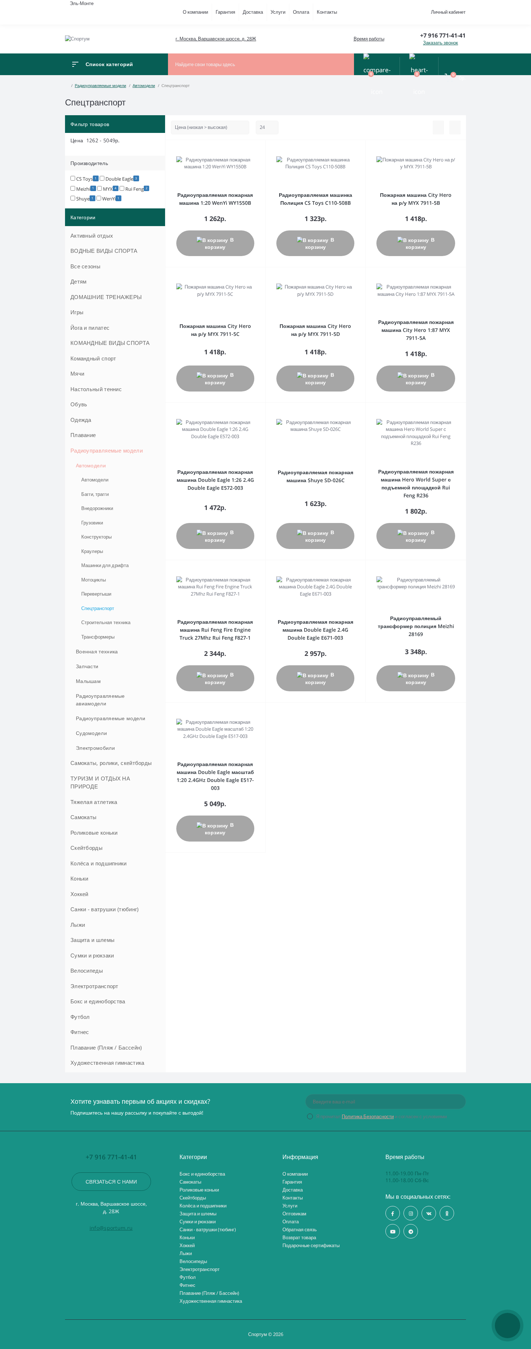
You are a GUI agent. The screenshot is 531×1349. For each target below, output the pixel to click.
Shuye (84, 198)
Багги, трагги (95, 494)
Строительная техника (105, 622)
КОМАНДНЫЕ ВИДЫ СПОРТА (110, 342)
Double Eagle (120, 179)
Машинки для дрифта (105, 565)
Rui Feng (135, 189)
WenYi (110, 198)
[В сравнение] (256, 150)
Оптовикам (294, 1213)
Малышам (88, 681)
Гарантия (225, 12)
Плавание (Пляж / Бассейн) (106, 1047)
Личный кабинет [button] (448, 12)
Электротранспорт (94, 986)
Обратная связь (299, 1229)
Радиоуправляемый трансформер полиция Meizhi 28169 (416, 626)
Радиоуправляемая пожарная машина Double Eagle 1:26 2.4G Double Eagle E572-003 (215, 479)
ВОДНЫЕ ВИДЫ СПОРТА (103, 250)
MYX (109, 189)
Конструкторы (96, 536)
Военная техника (97, 651)
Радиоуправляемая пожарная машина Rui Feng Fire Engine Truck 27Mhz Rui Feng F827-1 (215, 629)
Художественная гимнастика (107, 1062)
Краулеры (92, 551)
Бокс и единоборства (97, 1001)
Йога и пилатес (89, 327)
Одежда (80, 419)
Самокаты (83, 817)
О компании (195, 12)
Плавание (83, 434)
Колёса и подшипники (98, 863)
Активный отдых (91, 235)
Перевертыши (96, 594)
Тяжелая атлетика (93, 801)
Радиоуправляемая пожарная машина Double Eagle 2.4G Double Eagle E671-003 (315, 629)
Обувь (78, 404)
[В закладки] (264, 150)
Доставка (253, 12)
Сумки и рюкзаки (92, 955)
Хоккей (79, 894)
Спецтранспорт (98, 608)
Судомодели (91, 733)
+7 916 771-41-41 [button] (111, 1157)
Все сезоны (85, 266)
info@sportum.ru (111, 1227)
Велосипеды (86, 970)
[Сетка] (455, 127)
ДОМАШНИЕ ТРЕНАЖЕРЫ (106, 297)
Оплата (301, 12)
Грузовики (92, 522)
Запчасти (87, 666)
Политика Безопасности (368, 1116)
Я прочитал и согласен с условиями (381, 1116)
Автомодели (91, 465)
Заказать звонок (440, 42)
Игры (76, 312)
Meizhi (84, 189)
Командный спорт (93, 358)
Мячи (77, 373)
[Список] (438, 127)
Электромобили (95, 747)
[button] (215, 39)
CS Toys (85, 179)
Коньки (79, 878)
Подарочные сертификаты (311, 1245)
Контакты (327, 12)
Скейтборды (86, 847)
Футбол (80, 1016)
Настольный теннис (96, 389)
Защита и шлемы (92, 939)
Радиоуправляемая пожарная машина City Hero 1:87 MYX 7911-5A (416, 330)
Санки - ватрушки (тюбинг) (104, 909)
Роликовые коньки (94, 832)
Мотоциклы (93, 579)
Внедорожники (97, 508)
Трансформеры (98, 637)
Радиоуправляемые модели (106, 450)
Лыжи (77, 924)
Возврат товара (299, 1237)
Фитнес (79, 1031)
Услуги (278, 12)
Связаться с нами (111, 1181)
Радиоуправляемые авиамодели (100, 699)
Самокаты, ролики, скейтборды (111, 762)
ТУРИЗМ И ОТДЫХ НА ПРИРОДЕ (100, 782)
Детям (78, 281)
